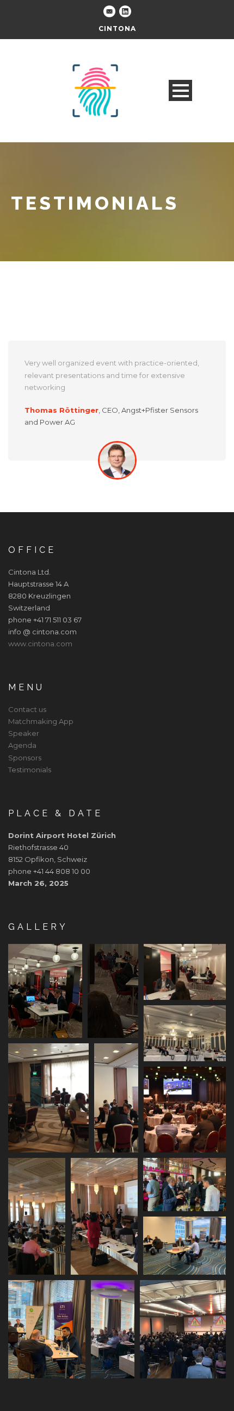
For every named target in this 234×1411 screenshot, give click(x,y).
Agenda (22, 745)
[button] (45, 991)
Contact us (27, 709)
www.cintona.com (40, 643)
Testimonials (29, 769)
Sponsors (24, 757)
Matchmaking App (40, 721)
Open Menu (180, 90)
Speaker (23, 733)
